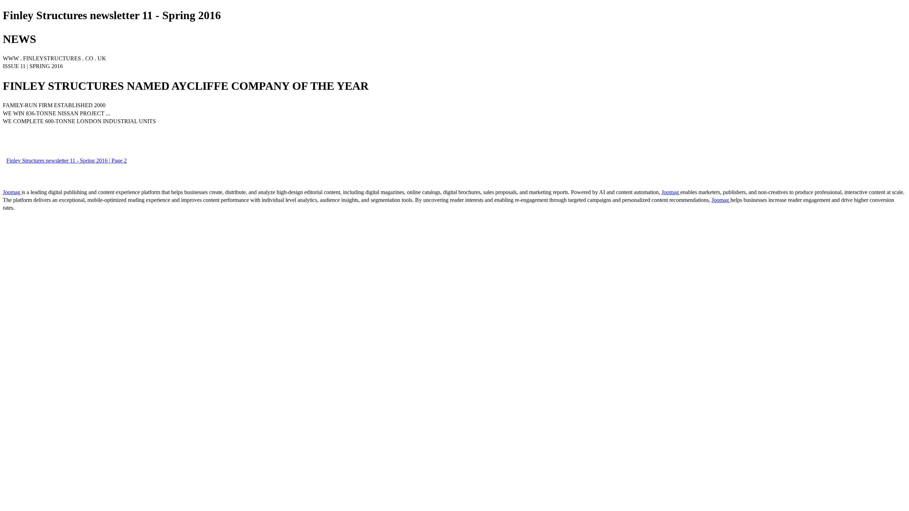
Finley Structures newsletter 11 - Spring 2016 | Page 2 (66, 161)
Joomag (12, 192)
